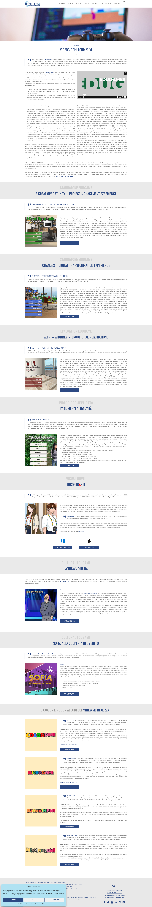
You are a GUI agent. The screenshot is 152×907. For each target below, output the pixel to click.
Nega (34, 900)
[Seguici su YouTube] (112, 902)
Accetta (12, 900)
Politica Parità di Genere (114, 893)
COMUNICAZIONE (106, 4)
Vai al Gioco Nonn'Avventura (69, 621)
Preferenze (54, 900)
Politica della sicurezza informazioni (114, 895)
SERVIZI (70, 4)
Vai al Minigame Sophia (69, 694)
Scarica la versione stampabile (68, 744)
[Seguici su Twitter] (108, 902)
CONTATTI (117, 4)
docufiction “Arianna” (90, 593)
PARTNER (86, 4)
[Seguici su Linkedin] (116, 902)
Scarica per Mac (89, 547)
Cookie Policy (38, 895)
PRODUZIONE (76, 45)
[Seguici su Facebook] (104, 902)
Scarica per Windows (62, 547)
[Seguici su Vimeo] (124, 902)
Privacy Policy (29, 895)
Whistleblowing (110, 897)
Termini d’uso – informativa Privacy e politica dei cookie (37, 903)
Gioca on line (69, 749)
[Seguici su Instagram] (120, 902)
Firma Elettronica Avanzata (115, 890)
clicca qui (81, 531)
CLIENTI (78, 4)
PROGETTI (95, 4)
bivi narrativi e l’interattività (64, 176)
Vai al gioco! (69, 243)
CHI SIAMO (61, 4)
